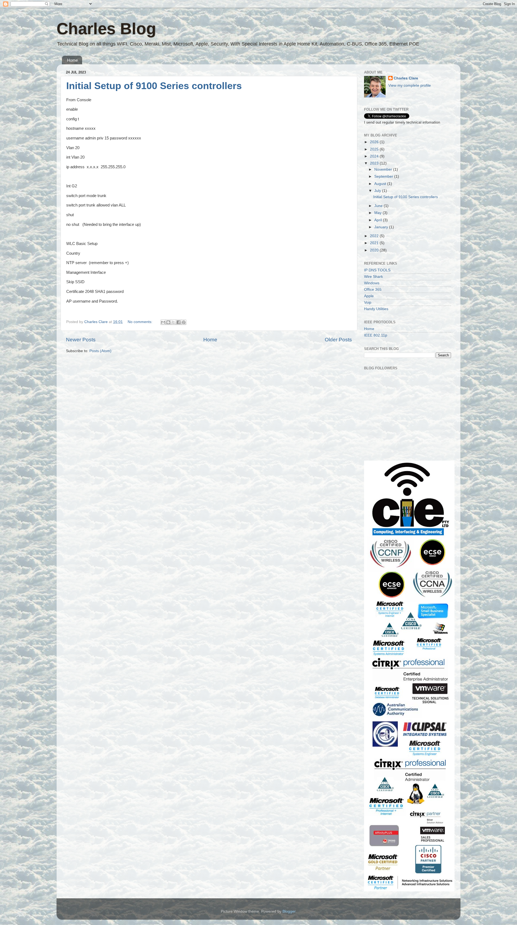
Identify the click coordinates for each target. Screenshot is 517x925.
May (378, 213)
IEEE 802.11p (375, 335)
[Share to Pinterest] (183, 322)
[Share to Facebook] (178, 322)
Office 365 (373, 290)
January (381, 227)
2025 (375, 149)
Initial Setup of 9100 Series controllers (154, 85)
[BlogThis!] (168, 322)
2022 (375, 236)
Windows (371, 283)
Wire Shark (373, 277)
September (384, 176)
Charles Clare (406, 78)
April (378, 220)
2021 (375, 243)
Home (72, 60)
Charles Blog (106, 29)
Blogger (288, 911)
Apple (369, 296)
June (379, 206)
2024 (375, 156)
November (383, 169)
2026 (375, 142)
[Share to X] (173, 322)
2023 (375, 163)
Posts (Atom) (100, 351)
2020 (375, 250)
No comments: (140, 322)
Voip (367, 302)
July (378, 191)
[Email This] (163, 322)
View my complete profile (409, 85)
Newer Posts (81, 339)
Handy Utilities (376, 309)
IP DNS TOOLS (377, 270)
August (380, 184)
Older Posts (338, 339)
